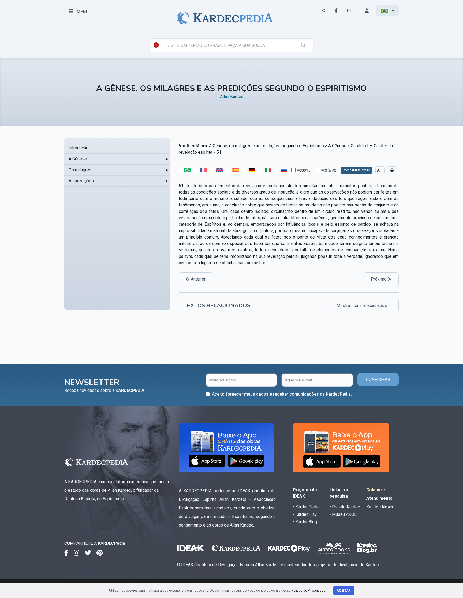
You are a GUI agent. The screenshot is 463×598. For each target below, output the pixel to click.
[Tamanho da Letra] (380, 170)
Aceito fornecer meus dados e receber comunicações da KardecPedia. (282, 394)
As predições (81, 180)
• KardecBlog (305, 521)
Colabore (375, 489)
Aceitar (344, 590)
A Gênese (78, 158)
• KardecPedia (306, 506)
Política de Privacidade (308, 590)
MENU (82, 11)
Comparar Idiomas (356, 170)
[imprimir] (392, 170)
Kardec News (379, 506)
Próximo (379, 279)
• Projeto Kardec (345, 506)
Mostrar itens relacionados (362, 305)
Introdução (78, 147)
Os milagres (80, 169)
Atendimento (379, 498)
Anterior (198, 279)
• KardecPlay (305, 514)
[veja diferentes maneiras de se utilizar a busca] (156, 45)
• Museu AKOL (343, 514)
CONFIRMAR (378, 379)
